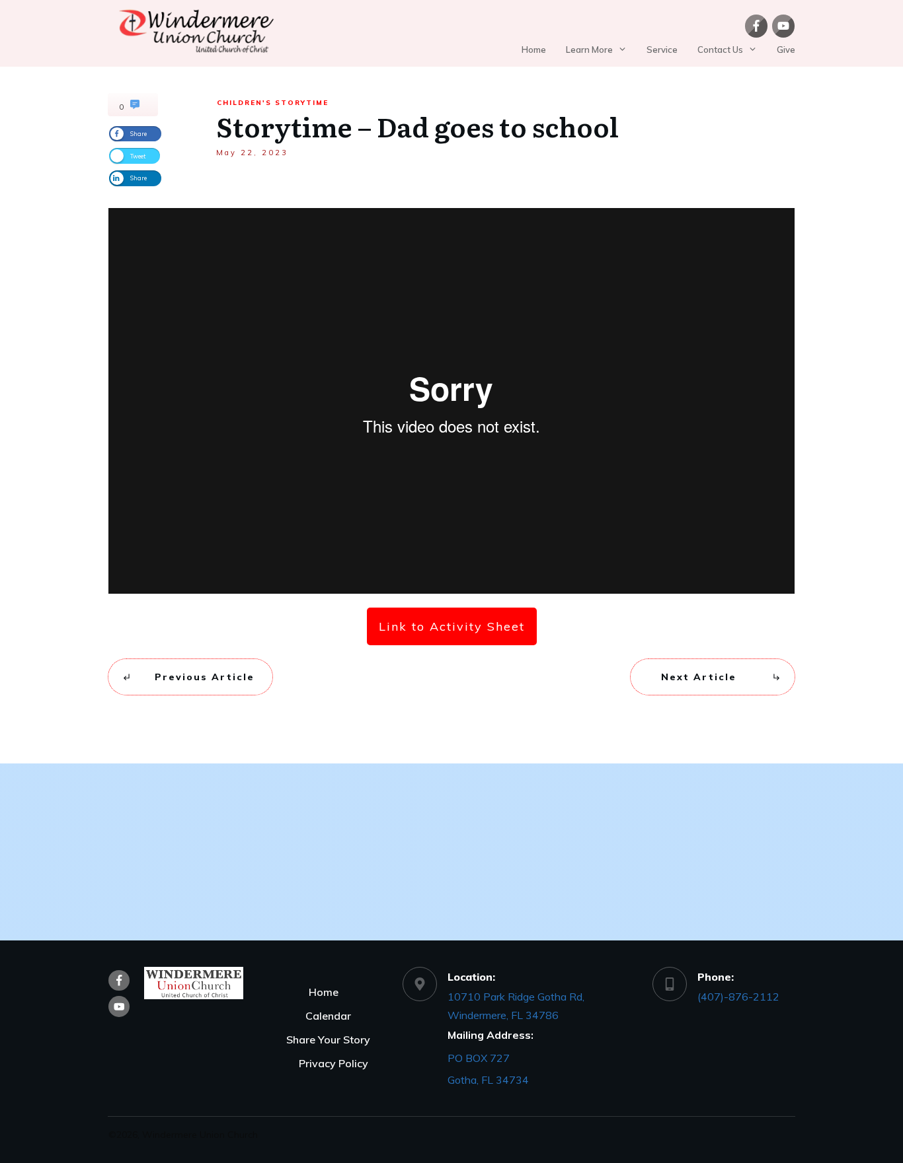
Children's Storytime (273, 102)
